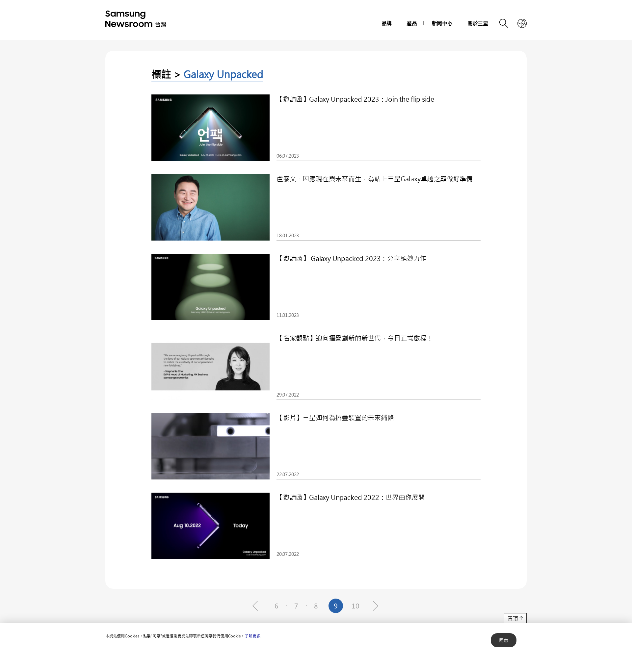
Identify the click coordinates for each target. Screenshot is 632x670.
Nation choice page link (522, 23)
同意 (503, 640)
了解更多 (252, 635)
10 (355, 605)
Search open (504, 23)
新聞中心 (442, 23)
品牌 (387, 23)
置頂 (513, 618)
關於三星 (477, 23)
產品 (412, 23)
